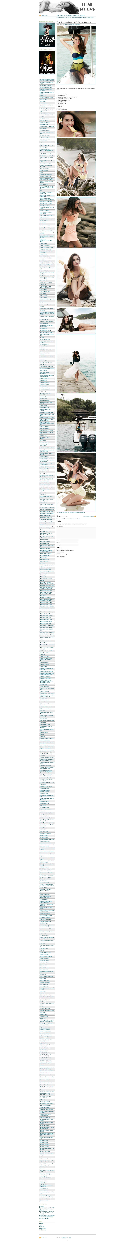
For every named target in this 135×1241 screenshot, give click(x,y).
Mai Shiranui (42, 529)
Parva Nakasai (43, 805)
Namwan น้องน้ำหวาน (44, 664)
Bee (41, 190)
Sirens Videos (69, 15)
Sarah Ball (42, 950)
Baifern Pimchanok (44, 170)
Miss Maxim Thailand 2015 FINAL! (47, 585)
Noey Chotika (43, 722)
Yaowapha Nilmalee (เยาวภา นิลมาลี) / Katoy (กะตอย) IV (47, 1164)
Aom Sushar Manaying (45, 130)
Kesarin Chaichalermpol (45, 471)
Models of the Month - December (47, 608)
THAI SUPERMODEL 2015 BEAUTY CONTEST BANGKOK (46, 1069)
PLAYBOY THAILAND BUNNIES (47, 875)
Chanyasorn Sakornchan (45, 256)
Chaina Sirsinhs (43, 243)
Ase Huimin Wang (44, 147)
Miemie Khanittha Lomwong (46, 578)
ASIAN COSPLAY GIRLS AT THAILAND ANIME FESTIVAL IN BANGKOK (46, 151)
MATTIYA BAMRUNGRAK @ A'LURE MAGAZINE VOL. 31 (46, 551)
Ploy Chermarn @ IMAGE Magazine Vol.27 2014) (45, 878)
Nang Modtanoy (43, 666)
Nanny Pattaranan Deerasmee (46, 671)
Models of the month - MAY (45, 623)
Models (65, 24)
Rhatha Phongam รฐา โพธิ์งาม (46, 925)
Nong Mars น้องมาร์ (44, 732)
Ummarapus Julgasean (45, 1107)
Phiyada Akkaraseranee (45, 841)
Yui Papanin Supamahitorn (45, 1195)
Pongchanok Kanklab (44, 882)
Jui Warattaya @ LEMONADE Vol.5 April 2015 (46, 445)
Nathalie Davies (43, 698)
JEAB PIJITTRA (43, 435)
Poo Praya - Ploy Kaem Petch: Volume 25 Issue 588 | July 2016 (47, 885)
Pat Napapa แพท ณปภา (45, 807)
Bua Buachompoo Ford (45, 225)
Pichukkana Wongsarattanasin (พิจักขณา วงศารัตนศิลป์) (47, 845)
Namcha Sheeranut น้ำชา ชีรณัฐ (47, 650)
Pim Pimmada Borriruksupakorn (46, 853)
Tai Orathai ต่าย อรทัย (44, 1025)
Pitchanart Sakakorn (44, 867)
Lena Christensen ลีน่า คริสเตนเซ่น (47, 507)
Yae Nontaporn (43, 1157)
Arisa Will (42, 144)
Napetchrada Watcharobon (45, 678)
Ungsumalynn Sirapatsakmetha (46, 1109)
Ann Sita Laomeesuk (44, 118)
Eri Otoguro (42, 310)
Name (58, 540)
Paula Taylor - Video (44, 831)
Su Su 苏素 (42, 993)
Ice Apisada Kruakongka (45, 391)
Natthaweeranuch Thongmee (46, 708)
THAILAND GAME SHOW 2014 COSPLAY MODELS (46, 1072)
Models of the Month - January (46, 613)
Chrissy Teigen (43, 284)
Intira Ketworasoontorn (44, 400)
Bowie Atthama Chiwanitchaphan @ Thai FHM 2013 (47, 220)
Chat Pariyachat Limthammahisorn (47, 262)
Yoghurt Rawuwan (44, 1188)
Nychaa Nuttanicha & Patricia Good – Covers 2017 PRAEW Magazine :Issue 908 (46, 1213)
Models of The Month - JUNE (46, 619)
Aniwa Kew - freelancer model (46, 114)
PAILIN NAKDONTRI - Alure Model (47, 782)
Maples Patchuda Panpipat (45, 531)
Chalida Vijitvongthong (45, 245)
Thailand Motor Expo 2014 (45, 1075)
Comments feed (42, 1228)
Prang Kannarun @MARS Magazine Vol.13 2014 (45, 897)
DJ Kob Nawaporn (44, 302)
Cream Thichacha (43, 295)
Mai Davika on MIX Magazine (46, 528)
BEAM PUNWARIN (44, 184)
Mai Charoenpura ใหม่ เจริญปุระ (46, 521)
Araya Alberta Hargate (44, 137)
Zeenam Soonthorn (44, 1200)
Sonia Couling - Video (44, 980)
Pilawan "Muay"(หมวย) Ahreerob (47, 851)
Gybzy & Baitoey (43, 370)
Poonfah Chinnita (43, 887)
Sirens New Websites (44, 960)
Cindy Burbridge (43, 289)
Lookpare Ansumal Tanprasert (46, 511)
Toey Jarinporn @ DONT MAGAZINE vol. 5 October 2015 (46, 1094)
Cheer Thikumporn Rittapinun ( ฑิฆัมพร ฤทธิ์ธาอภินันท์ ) (46, 265)
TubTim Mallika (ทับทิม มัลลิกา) (46, 1103)
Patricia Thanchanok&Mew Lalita (47, 822)
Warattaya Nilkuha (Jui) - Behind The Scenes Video (47, 1128)
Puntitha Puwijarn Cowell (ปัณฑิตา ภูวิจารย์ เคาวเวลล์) (47, 911)
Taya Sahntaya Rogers (63, 512)
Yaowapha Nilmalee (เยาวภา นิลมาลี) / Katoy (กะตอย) (47, 1161)
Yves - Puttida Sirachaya (45, 1198)
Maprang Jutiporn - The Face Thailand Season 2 (46, 534)
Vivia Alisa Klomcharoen (45, 1117)
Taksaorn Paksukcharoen (45, 1031)
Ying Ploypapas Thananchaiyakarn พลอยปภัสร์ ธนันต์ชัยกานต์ (46, 1185)
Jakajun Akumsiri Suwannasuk (46, 412)
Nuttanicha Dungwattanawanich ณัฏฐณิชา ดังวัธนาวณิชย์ (46, 768)
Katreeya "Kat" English (44, 468)
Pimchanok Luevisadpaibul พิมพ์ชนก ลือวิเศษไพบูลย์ (47, 861)
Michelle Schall (43, 574)
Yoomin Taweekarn (44, 1190)
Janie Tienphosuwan (44, 426)
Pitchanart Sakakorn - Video (46, 869)
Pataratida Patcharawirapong (46, 809)
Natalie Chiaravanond (44, 686)
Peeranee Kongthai (44, 837)
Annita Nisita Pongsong (45, 122)
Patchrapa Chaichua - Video (46, 817)
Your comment (60, 526)
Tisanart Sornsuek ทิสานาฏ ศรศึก (47, 1091)
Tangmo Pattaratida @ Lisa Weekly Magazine (45, 1048)
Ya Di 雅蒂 (42, 1155)
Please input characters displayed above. (65, 550)
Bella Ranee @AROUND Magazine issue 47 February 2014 (47, 199)
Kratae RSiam (43, 494)
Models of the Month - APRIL (46, 602)
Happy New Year (43, 380)
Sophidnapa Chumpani (45, 982)
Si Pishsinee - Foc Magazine (46, 956)
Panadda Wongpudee (44, 788)
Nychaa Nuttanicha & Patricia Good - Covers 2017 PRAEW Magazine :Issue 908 (46, 771)
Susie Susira (42, 1012)
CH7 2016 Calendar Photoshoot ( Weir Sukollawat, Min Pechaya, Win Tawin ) (47, 236)
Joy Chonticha (43, 440)
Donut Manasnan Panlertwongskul (47, 304)
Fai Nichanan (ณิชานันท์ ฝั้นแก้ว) (46, 321)
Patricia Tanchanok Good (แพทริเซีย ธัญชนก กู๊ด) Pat (47, 820)
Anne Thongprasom (44, 120)
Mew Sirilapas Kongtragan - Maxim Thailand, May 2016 (46, 568)
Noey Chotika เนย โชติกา (45, 724)
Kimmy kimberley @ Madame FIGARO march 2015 (46, 488)
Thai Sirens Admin (71, 24)
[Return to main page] (67, 13)
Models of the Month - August (46, 604)
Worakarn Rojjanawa (44, 1144)
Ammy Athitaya (43, 101)
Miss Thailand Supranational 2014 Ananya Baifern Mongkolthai (47, 588)
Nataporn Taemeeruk (44, 691)
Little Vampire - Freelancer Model (47, 509)
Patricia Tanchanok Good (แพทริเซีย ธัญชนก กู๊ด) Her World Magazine (47, 1216)
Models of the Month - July (45, 617)
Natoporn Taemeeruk (44, 700)
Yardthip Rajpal (43, 1166)
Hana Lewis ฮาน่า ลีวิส (44, 378)
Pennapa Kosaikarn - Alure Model (47, 839)
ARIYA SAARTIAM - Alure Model (46, 145)
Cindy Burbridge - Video (45, 291)
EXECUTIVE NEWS (44, 319)
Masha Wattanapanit (44, 543)
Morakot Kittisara (43, 642)
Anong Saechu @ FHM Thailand (47, 126)
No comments (77, 24)
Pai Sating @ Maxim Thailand (46, 777)
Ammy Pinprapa (43, 103)
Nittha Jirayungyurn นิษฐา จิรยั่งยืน (47, 720)
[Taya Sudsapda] (76, 55)
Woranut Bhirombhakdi (45, 1151)
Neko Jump (42, 710)
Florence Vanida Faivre (45, 339)
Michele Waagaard (44, 573)
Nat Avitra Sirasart (43, 684)
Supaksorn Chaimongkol (45, 1008)
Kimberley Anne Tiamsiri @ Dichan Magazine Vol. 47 (45, 483)
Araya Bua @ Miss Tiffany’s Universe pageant (45, 139)
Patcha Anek (42, 811)
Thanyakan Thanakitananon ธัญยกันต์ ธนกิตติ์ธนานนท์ (46, 1077)
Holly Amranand (43, 386)
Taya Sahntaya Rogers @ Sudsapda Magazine (76, 512)
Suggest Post (76, 15)
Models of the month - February (46, 611)
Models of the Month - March (46, 621)
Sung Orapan (43, 1001)
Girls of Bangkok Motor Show (46, 362)
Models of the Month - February (46, 610)
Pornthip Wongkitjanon (45, 894)
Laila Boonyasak (43, 502)
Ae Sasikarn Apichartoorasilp (46, 87)
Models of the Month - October (46, 627)
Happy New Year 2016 (44, 382)
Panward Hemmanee (44, 803)
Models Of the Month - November (47, 625)
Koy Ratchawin (43, 492)
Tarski (70, 1237)
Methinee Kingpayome (44, 559)
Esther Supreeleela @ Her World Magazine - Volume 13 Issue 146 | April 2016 (47, 313)
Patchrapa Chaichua (44, 816)
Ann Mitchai (42, 116)
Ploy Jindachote (43, 880)
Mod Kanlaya (42, 595)
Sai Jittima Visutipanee (45, 935)
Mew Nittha (42, 563)
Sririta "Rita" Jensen (44, 984)
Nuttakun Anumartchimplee (45, 765)
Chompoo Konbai (43, 280)
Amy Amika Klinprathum (45, 108)
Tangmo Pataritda (43, 1043)
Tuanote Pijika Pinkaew (45, 1101)
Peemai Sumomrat (44, 835)
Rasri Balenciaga (43, 923)
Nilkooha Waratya (43, 718)
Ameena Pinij (43, 95)
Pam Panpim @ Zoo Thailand (46, 786)
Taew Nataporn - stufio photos (46, 1023)
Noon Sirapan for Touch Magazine (47, 745)
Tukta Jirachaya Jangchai (45, 1105)
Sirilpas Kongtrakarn (44, 969)
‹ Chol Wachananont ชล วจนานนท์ (64, 17)
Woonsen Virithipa (44, 1140)
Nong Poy (42, 734)
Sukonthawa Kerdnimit (44, 999)
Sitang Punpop (43, 974)
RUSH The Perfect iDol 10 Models (47, 931)
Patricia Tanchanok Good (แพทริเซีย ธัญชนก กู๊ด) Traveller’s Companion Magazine (47, 1209)
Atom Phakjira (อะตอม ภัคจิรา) (46, 155)
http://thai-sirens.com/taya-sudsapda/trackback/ (71, 518)
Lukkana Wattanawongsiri (45, 515)
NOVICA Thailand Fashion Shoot (47, 750)
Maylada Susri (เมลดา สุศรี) (45, 553)
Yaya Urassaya (43, 1168)
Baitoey (41, 172)
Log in (40, 1225)
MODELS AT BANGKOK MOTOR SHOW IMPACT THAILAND (47, 600)
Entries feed (41, 1226)
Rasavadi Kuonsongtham (45, 921)
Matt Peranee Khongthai (45, 548)
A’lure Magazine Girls (44, 168)
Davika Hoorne (43, 301)
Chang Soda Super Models (45, 249)
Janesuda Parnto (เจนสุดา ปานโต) (47, 417)
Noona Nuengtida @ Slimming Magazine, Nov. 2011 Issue (46, 747)
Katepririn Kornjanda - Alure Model (47, 466)
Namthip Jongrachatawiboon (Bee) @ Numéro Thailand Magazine (46, 659)
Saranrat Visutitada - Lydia (45, 952)
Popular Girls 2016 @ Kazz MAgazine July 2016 (45, 890)
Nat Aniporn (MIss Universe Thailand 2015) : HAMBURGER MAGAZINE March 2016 (46, 681)
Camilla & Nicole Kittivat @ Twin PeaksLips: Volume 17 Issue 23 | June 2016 (47, 232)
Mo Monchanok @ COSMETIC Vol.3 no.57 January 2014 (46, 593)
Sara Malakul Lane (44, 948)
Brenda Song (42, 222)
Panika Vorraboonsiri (44, 801)
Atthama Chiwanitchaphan (45, 163)
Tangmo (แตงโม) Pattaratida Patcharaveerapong (46, 1037)
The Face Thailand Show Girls (46, 1083)
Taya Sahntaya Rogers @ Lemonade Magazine (45, 1055)
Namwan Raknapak (44, 662)
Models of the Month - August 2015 (47, 606)
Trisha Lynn (42, 1099)
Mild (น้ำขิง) (42, 580)
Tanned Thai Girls (43, 1051)
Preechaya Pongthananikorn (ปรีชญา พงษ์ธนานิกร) (46, 902)
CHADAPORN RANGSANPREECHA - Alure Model (46, 240)
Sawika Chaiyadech (44, 954)
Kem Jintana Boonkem (44, 470)
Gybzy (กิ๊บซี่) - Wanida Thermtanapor (44, 373)
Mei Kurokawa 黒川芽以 (45, 555)
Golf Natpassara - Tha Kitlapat (46, 366)
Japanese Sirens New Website (46, 430)
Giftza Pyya (42, 359)
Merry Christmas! (43, 557)
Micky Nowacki (43, 576)
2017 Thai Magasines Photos (46, 85)
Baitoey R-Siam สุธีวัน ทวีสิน (46, 174)
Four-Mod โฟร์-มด (44, 346)
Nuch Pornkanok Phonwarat (46, 753)
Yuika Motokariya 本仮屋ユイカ (46, 1196)
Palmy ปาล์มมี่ (43, 784)
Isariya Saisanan (43, 405)
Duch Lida (42, 306)
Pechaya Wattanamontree (45, 833)
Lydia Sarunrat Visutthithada (46, 519)
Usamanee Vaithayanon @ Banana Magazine (45, 1115)
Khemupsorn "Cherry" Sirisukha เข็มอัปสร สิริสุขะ (46, 476)
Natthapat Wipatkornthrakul (45, 706)
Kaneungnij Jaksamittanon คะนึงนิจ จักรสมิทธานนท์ (47, 451)
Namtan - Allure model (44, 656)
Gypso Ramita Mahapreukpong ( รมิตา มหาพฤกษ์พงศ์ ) (47, 376)
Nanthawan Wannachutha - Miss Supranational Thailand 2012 (47, 674)
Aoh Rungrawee (43, 128)
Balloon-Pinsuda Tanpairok (45, 176)
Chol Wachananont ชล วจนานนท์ (47, 275)
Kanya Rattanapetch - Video (46, 458)
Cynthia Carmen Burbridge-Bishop (47, 299)
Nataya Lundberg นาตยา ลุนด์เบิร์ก (47, 693)
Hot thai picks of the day (45, 388)
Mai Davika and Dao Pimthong (46, 526)
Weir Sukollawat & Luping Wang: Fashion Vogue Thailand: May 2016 (47, 1134)
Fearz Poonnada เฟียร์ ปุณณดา (46, 332)
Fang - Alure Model (44, 323)
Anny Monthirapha (44, 124)
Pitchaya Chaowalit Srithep (45, 870)
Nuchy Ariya (42, 755)
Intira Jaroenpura (43, 398)
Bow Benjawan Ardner (44, 217)
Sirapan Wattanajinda (44, 958)
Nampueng (42, 654)
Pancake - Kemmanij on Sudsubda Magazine (45, 791)
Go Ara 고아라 (43, 364)
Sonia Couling (43, 978)
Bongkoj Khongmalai (44, 210)
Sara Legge (42, 943)
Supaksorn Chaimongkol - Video (47, 1010)
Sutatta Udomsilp (43, 1014)
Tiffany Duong (43, 1089)
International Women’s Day (45, 396)
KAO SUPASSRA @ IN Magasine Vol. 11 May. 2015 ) (47, 461)
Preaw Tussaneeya (44, 899)
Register (41, 1223)
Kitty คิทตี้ (42, 490)
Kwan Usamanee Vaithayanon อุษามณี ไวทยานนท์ (46, 500)
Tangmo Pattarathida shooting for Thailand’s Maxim (47, 1045)
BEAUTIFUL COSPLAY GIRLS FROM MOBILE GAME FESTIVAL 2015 (47, 187)
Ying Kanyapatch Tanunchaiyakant (43, 1181)
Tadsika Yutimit (43, 1018)
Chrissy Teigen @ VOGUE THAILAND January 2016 (45, 287)
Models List (62, 15)
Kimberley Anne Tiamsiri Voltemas (47, 486)
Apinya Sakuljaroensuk (45, 135)
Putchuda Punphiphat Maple (46, 915)
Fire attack (42, 337)
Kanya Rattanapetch (44, 456)
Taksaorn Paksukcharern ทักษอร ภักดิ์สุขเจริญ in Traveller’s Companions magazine (47, 1028)
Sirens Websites (43, 964)
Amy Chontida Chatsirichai (45, 113)
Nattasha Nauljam (44, 702)
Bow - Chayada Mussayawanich (47, 215)
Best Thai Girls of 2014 (44, 205)
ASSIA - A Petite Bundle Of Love (46, 153)
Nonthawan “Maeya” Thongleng (46, 738)
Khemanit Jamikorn (44, 473)
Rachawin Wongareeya (45, 917)
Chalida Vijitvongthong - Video (46, 247)
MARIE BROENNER (44, 539)
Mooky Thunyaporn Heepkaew (46, 641)
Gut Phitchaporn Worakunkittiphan (47, 368)
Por (40, 892)
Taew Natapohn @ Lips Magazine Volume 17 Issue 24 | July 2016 (47, 1021)
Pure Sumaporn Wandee (45, 913)
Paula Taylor (42, 829)
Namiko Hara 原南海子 (44, 652)
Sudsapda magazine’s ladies (46, 994)
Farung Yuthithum (43, 328)
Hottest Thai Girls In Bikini (45, 389)
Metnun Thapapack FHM (45, 561)
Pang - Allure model (44, 793)
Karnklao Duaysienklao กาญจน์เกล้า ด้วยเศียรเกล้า (46, 464)
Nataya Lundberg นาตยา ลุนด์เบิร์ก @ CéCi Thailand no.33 (47, 696)
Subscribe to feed (44, 15)
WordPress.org (42, 1229)
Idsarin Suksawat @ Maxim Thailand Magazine (45, 394)
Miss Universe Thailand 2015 (46, 590)
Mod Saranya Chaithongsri (45, 597)
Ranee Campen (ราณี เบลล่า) (46, 919)
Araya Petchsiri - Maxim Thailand (47, 142)
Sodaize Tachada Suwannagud (46, 976)
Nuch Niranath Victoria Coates (46, 751)
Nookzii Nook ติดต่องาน (45, 740)
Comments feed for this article (88, 516)
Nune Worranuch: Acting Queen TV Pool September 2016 (46, 760)
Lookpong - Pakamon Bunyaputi (47, 513)
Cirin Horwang (43, 293)
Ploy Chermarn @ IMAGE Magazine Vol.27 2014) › (83, 17)
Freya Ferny (42, 348)
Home (58, 15)
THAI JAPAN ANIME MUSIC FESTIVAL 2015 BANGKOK (46, 1061)
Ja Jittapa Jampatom (44, 407)
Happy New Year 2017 (44, 384)
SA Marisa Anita (43, 933)
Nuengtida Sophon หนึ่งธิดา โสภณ (47, 757)
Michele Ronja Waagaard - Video (47, 571)
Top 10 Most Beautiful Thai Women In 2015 (45, 1097)
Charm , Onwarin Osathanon (46, 261)
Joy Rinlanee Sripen (44, 442)
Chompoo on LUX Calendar (46, 282)
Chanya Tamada (43, 254)
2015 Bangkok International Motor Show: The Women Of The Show (47, 80)
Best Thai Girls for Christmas (46, 203)
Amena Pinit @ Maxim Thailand (46, 97)
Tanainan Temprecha (44, 1033)
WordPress (64, 1237)
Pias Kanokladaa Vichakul (45, 843)
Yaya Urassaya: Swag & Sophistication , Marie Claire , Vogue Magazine (46, 1175)
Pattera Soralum (43, 827)
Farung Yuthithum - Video (45, 330)
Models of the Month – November (47, 636)
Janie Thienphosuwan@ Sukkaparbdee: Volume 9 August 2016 (47, 423)
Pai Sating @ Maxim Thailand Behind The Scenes (46, 780)
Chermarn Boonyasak (44, 270)
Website (58, 544)
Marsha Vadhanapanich (45, 541)
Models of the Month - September (47, 632)
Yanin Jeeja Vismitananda (45, 1158)
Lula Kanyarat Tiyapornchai (46, 517)
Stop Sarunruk (43, 991)
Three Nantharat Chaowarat (46, 1084)
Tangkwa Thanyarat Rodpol (46, 1035)
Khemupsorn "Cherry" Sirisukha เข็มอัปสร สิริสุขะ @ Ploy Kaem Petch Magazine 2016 (46, 480)
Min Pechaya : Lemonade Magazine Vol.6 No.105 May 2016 (47, 583)
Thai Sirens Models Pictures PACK (47, 1067)
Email (58, 542)
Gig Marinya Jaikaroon (44, 360)
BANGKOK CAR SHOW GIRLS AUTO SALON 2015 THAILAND (46, 179)
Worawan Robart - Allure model (46, 1153)
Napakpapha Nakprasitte (45, 676)
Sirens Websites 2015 (44, 967)
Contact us (82, 15)
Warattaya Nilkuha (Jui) (45, 1125)
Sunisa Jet (42, 1006)
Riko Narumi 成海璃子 (44, 927)
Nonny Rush (42, 736)
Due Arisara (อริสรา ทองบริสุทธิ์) (46, 308)
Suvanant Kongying (44, 1016)
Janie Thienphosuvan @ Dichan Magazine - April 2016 (47, 420)
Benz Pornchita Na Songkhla (46, 201)
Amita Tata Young (43, 99)
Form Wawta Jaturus (44, 344)
